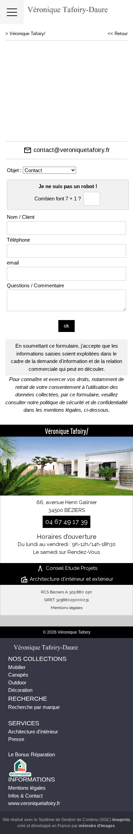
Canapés (18, 675)
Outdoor (17, 682)
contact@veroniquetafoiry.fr (67, 150)
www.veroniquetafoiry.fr (34, 803)
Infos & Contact (25, 796)
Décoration (20, 690)
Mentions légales (67, 607)
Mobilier (17, 667)
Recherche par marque (34, 707)
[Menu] (12, 12)
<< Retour (118, 33)
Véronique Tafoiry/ (27, 33)
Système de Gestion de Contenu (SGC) (84, 819)
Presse (16, 739)
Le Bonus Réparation (31, 754)
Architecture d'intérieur (33, 731)
